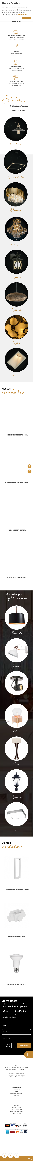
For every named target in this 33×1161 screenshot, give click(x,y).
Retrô (16, 342)
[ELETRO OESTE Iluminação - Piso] (16, 748)
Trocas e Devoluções (16, 1109)
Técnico (16, 375)
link (16, 35)
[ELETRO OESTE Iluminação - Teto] (16, 814)
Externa (16, 797)
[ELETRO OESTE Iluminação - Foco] (16, 683)
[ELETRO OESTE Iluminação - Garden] (16, 262)
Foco (16, 698)
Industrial (16, 144)
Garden (16, 277)
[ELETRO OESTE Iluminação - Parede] (16, 650)
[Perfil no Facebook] (29, 466)
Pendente (16, 633)
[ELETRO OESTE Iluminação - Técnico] (16, 360)
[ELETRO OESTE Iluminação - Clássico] (16, 229)
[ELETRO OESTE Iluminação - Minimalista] (16, 161)
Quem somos (16, 1089)
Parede (16, 666)
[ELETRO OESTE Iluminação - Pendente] (16, 617)
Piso (16, 764)
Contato (16, 1095)
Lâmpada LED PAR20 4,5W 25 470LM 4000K (16, 984)
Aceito (26, 18)
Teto (16, 829)
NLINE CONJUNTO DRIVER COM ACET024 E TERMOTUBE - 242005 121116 (16, 435)
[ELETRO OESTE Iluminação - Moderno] (16, 194)
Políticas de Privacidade (16, 1093)
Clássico (16, 244)
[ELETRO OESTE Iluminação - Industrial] (16, 129)
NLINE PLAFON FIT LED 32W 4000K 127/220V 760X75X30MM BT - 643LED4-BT (16, 483)
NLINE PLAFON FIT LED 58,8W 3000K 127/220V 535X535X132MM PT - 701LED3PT (17, 578)
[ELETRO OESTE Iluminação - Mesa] (16, 716)
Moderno (15, 210)
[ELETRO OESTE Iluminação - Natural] (16, 294)
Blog (16, 1091)
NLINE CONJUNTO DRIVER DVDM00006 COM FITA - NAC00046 (16, 530)
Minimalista (15, 177)
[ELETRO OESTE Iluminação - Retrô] (16, 327)
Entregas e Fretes (16, 1107)
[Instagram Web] (29, 471)
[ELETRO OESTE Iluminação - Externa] (16, 781)
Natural (16, 310)
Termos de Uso (16, 1113)
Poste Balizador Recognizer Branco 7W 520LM (16, 889)
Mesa (16, 731)
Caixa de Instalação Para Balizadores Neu (16, 937)
